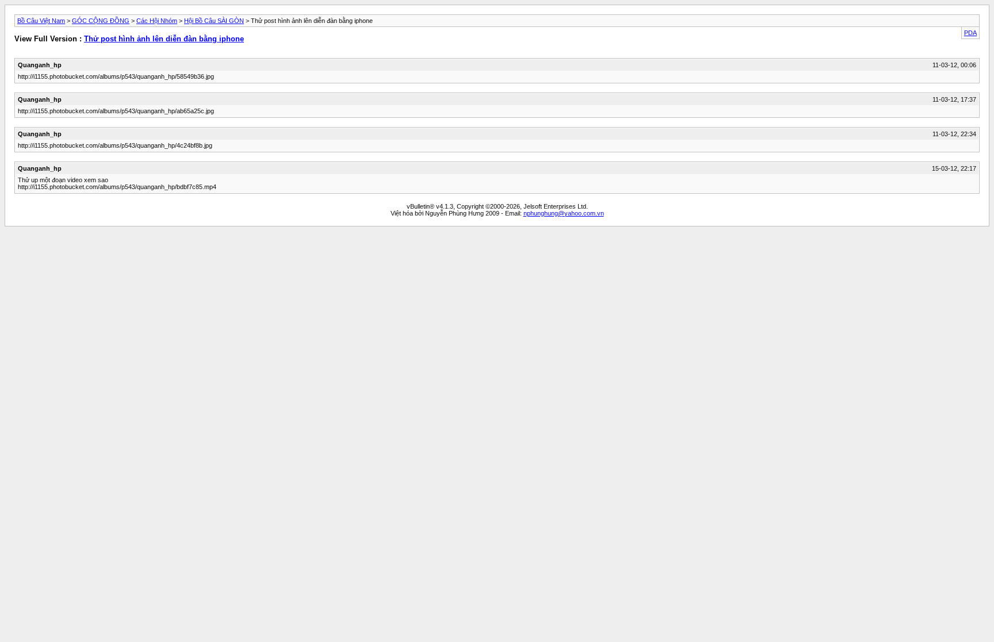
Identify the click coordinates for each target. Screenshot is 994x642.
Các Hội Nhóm (156, 20)
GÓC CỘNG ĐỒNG (100, 20)
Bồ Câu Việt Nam (41, 20)
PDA (970, 32)
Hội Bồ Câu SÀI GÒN (214, 20)
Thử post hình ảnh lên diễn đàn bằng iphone (164, 38)
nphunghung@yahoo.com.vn (563, 213)
